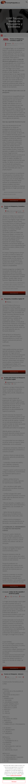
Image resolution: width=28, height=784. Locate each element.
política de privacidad (16, 775)
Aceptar (14, 778)
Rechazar (14, 781)
